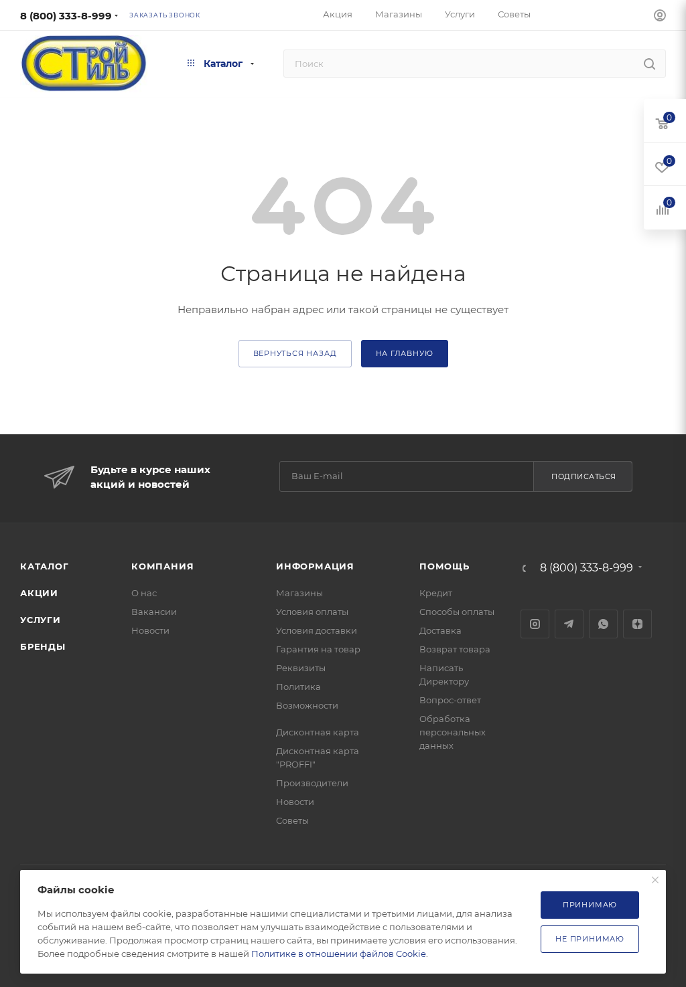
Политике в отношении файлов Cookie (338, 953)
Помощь (444, 566)
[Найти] (649, 64)
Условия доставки (316, 630)
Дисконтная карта (317, 732)
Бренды (43, 646)
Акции (39, 593)
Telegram (569, 624)
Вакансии (154, 611)
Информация (315, 566)
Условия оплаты (312, 611)
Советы (292, 820)
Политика (298, 686)
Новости (150, 630)
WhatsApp (603, 624)
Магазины (299, 593)
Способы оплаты (456, 611)
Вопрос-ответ (450, 700)
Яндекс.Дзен (637, 624)
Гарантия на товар (318, 649)
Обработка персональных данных (452, 732)
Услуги (40, 619)
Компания (162, 566)
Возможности (307, 705)
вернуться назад (295, 353)
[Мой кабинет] (660, 17)
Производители (312, 783)
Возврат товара (454, 649)
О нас (144, 593)
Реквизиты (301, 667)
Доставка (440, 630)
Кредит (435, 593)
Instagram (535, 624)
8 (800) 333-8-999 (66, 15)
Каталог (44, 566)
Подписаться (583, 476)
